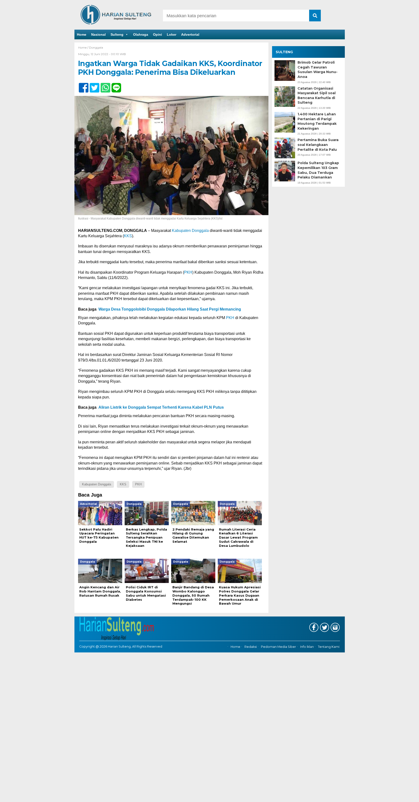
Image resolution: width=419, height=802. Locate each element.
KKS (128, 236)
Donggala (96, 47)
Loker (171, 34)
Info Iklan (307, 647)
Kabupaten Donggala (190, 230)
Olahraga (140, 34)
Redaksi (250, 647)
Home (81, 34)
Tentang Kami (328, 647)
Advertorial (190, 34)
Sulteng (117, 34)
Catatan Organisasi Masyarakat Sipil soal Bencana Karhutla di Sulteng (317, 95)
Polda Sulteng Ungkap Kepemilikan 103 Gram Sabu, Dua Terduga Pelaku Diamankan (318, 170)
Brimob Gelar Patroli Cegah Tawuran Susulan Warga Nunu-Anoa (318, 69)
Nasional (98, 34)
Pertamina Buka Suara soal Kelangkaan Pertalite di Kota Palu (318, 145)
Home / (83, 47)
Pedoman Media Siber (278, 647)
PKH (188, 272)
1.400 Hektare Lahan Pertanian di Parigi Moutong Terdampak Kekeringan (317, 121)
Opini (157, 34)
